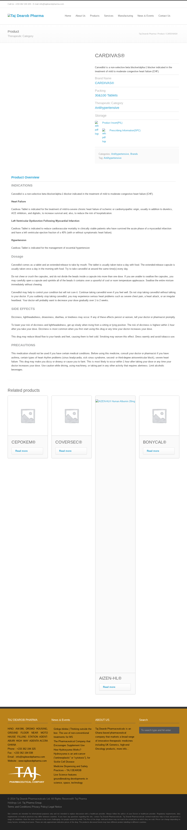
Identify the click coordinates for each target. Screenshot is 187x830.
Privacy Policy (39, 806)
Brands (134, 154)
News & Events (146, 15)
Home (68, 15)
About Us (80, 15)
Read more (21, 451)
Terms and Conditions (19, 806)
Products (95, 15)
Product (161, 34)
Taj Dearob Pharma (147, 34)
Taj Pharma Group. (32, 802)
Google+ (168, 4)
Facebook (161, 4)
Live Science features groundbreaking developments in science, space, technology (71, 778)
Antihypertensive (120, 154)
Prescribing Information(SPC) (125, 130)
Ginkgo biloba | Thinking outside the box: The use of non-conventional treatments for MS (72, 733)
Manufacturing (125, 15)
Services (108, 15)
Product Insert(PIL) (112, 122)
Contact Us (164, 15)
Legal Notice (55, 806)
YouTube (175, 4)
